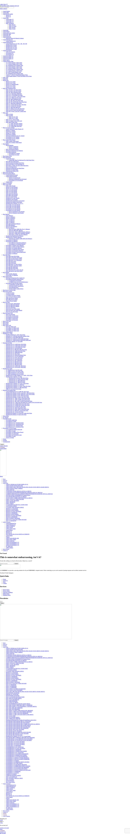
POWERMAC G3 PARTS (12, 760)
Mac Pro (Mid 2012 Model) (12, 306)
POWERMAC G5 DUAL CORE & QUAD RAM (18, 770)
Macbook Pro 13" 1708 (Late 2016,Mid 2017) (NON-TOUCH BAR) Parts (24, 402)
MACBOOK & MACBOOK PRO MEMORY (17, 728)
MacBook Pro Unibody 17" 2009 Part (15, 384)
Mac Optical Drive (7, 276)
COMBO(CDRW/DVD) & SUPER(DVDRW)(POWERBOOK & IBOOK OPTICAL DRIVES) (29, 494)
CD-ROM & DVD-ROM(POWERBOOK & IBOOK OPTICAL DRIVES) (24, 492)
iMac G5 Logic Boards (11, 192)
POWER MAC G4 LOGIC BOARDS (15, 743)
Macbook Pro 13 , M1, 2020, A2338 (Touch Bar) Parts (19, 401)
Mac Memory (6, 214)
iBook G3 (8, 15)
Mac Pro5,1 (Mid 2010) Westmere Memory (19, 233)
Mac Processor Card (8, 313)
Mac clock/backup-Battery (12, 149)
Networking (6, 416)
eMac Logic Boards (10, 186)
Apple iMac (6, 18)
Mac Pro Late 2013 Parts (12, 311)
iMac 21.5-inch (12, 26)
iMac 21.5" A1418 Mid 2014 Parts (14, 95)
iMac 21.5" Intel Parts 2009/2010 (14, 93)
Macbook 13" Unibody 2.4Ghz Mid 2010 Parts (17, 338)
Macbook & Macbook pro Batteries (14, 150)
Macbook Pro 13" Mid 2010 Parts (17, 382)
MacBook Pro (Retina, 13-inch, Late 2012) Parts (17, 397)
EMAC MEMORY (10, 502)
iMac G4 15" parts (13, 116)
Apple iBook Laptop (8, 14)
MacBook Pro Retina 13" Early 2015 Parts (16, 414)
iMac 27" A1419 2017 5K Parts (13, 106)
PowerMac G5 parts (11, 436)
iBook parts (6, 80)
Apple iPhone (6, 31)
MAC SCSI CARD (10, 716)
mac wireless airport (7, 332)
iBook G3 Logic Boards (12, 187)
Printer (4, 439)
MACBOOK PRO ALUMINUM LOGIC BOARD (18, 732)
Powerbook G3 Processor (12, 317)
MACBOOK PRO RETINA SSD (14, 735)
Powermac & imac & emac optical (14, 283)
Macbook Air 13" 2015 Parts (13, 353)
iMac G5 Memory (10, 222)
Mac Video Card (7, 325)
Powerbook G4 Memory (12, 241)
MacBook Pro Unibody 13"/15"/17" (14, 203)
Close (1, 820)
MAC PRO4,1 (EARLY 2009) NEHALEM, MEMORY (19, 710)
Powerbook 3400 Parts (11, 420)
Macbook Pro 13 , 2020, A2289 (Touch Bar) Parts (18, 399)
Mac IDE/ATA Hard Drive (12, 161)
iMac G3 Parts (9, 114)
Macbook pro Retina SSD (12, 171)
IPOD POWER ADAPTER (12, 695)
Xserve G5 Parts (10, 437)
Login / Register (6, 816)
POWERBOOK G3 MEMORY (13, 749)
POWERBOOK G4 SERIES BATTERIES (16, 755)
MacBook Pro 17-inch (11, 49)
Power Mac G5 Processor (12, 315)
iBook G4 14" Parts (10, 87)
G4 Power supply (10, 294)
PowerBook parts (7, 418)
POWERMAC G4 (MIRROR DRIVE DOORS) (17, 762)
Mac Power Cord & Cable (9, 290)
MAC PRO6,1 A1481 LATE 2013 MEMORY (17, 713)
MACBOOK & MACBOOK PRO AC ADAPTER (18, 721)
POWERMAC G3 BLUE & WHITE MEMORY (18, 759)
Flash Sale (5, 79)
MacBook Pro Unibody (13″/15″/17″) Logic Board (18, 736)
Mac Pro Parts (6, 302)
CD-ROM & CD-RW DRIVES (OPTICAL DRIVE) (18, 491)
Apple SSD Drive (10, 158)
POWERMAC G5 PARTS (12, 772)
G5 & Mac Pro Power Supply (13, 295)
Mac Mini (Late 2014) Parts (12, 256)
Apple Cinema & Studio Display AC (14, 129)
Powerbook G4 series (14, 154)
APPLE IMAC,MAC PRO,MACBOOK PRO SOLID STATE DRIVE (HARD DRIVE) (27, 487)
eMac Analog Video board (12, 141)
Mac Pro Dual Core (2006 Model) (14, 310)
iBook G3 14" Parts (10, 83)
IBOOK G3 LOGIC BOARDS (13, 511)
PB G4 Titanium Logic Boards (16, 213)
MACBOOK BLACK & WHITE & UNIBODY (17, 534)
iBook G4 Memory (10, 218)
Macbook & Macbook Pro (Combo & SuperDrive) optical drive (21, 720)
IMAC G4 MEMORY (11, 686)
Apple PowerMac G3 (8, 56)
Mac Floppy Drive (7, 156)
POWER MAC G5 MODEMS (13, 745)
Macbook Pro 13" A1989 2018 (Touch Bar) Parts (17, 403)
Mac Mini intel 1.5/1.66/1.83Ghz (14, 264)
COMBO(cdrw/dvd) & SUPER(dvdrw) (18, 282)
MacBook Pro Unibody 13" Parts (14, 376)
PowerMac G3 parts (11, 431)
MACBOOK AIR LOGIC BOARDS (15, 729)
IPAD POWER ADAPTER (12, 693)
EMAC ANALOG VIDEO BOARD (15, 499)
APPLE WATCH (10, 541)
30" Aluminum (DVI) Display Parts (14, 73)
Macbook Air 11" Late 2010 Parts (14, 348)
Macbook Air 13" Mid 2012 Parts (14, 363)
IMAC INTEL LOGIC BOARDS (14, 690)
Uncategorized (6, 441)
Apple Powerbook (7, 50)
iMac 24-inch (12, 27)
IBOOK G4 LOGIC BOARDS (13, 515)
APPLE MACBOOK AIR (12, 538)
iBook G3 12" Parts (10, 81)
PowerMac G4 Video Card (12, 329)
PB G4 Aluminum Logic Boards (16, 211)
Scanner (5, 440)
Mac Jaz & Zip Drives (8, 172)
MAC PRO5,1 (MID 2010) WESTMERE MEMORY (19, 712)
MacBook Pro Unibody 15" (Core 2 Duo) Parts (17, 383)
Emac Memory (9, 215)
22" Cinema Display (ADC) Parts (14, 68)
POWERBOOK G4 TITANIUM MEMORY (17, 756)
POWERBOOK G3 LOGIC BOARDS (15, 748)
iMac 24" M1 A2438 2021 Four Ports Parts (16, 102)
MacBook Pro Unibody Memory (14, 237)
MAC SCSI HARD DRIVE (13, 717)
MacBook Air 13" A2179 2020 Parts (14, 356)
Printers (8, 537)
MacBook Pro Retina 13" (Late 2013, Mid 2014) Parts (19, 413)
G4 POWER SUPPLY (11, 506)
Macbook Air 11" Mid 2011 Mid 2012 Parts (16, 349)
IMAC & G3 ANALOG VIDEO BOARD (16, 519)
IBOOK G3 (9, 531)
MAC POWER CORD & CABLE (14, 778)
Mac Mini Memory (10, 225)
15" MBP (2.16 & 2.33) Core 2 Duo (14, 371)
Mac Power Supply (7, 291)
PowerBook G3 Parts (11, 421)
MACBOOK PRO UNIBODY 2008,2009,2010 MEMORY (20, 737)
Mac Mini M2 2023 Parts (12, 268)
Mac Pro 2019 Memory (11, 226)
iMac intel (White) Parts (11, 122)
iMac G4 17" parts (13, 118)
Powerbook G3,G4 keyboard (16, 180)
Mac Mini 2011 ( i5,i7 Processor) (14, 260)
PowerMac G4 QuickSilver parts (14, 435)
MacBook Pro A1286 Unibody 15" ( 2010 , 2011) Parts (19, 375)
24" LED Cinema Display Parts (13, 72)
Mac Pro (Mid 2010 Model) (12, 305)
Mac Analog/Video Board (9, 139)
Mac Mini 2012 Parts (11, 261)
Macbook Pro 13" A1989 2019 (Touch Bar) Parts (17, 405)
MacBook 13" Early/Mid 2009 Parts (14, 337)
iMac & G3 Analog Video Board (14, 142)
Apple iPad (5, 30)
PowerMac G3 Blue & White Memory (15, 246)
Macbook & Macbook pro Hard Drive (15, 168)
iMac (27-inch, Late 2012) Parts (13, 89)
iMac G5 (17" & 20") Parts (12, 119)
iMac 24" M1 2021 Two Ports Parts (14, 100)
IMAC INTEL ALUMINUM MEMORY (16, 689)
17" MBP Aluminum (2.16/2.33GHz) (15, 372)
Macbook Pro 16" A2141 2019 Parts (14, 412)
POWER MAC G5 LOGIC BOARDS (15, 744)
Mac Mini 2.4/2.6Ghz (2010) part (14, 257)
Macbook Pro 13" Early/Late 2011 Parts (18, 379)
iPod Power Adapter (11, 134)
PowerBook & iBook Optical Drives (14, 279)
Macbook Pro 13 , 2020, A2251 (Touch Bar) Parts (18, 398)
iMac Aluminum (10, 23)
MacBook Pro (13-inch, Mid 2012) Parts (18, 378)
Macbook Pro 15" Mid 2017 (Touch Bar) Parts (17, 410)
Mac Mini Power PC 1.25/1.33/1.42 (14, 269)
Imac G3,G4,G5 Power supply (13, 297)
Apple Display (6, 11)
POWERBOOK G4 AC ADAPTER (15, 752)
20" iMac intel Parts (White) (15, 125)
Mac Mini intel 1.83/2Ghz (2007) (14, 265)
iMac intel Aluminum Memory (13, 223)
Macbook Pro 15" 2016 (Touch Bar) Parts (16, 408)
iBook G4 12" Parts (10, 85)
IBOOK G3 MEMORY (11, 512)
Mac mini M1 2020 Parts (12, 267)
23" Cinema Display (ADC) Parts (14, 70)
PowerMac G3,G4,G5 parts (9, 428)
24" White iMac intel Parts (15, 126)
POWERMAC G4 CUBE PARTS (14, 763)
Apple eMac (6, 12)
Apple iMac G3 (9, 19)
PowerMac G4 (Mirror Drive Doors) (14, 432)
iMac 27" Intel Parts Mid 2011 (13, 107)
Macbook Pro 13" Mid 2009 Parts (17, 380)
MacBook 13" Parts (7, 333)
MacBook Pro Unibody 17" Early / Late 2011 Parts (18, 386)
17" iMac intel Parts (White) (15, 123)
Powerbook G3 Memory (12, 240)
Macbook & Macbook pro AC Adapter (15, 135)
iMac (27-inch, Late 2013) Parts (13, 91)
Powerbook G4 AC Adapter (12, 138)
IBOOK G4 (9, 532)
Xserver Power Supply (11, 301)
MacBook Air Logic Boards (12, 198)
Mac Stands (6, 322)
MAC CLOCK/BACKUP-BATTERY (15, 697)
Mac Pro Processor (10, 314)
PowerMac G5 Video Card (12, 330)
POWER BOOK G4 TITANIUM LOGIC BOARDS (19, 740)
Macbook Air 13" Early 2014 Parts (14, 357)
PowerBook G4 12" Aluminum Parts (15, 422)
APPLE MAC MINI (11, 539)
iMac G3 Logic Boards (11, 190)
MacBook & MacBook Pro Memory (14, 236)
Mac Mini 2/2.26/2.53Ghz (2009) (14, 259)
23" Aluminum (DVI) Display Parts (14, 69)
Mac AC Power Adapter (9, 127)
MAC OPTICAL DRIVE (12, 702)
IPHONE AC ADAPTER (12, 694)
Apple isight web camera (9, 33)
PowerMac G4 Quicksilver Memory (14, 250)
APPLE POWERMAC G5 (12, 545)
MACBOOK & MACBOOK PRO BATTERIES (18, 722)
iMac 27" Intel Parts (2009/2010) (14, 103)
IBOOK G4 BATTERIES (12, 514)
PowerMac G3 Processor (12, 318)
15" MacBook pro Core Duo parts (14, 370)
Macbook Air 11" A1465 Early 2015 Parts (16, 345)
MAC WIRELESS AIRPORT (13, 718)
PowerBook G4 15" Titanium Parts (14, 425)
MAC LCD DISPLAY (11, 777)
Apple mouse (9, 181)
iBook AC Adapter (10, 130)
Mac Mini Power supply (12, 299)
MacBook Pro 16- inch (11, 47)
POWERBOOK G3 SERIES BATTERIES (16, 751)
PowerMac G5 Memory (11, 253)
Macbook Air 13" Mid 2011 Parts (14, 361)
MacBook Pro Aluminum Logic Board (15, 200)
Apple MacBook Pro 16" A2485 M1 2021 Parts (17, 391)
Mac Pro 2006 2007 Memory (16, 230)
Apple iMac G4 (9, 20)
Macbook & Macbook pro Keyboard (17, 179)
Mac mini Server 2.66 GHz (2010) (14, 271)
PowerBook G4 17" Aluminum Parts (15, 426)
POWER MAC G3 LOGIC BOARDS (15, 741)
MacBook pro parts (7, 368)
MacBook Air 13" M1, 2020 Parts (14, 360)
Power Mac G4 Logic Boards (13, 206)
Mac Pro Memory (10, 227)
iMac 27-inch (12, 28)
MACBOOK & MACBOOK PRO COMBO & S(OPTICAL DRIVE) (23, 724)
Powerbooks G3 (10, 54)
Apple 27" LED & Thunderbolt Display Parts (17, 75)
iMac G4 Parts (9, 115)
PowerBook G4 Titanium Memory (17, 244)
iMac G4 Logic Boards (11, 191)
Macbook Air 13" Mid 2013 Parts (14, 364)
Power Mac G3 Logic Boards (13, 204)
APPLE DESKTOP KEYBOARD (14, 485)
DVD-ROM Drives (13, 287)
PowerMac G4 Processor (12, 320)
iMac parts (5, 112)
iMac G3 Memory (10, 219)
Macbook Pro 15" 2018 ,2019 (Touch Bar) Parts (17, 409)
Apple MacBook (7, 37)
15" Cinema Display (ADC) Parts (14, 62)
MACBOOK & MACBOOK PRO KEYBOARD (18, 726)
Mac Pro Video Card (11, 326)
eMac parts (5, 77)
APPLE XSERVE (10, 526)
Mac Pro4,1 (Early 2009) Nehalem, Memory (19, 232)
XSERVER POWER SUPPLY (13, 775)
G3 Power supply (10, 292)
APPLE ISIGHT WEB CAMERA (14, 488)
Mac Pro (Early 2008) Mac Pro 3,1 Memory (19, 229)
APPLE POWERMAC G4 (12, 543)
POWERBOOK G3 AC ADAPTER (15, 747)
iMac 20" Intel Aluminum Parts (13, 92)
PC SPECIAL (9, 546)
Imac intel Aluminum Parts (9, 88)
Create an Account (4, 828)
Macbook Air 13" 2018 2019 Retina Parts (16, 355)
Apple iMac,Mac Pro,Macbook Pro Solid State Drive (21, 160)
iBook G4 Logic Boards (12, 188)
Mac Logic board (7, 184)
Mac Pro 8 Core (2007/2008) (13, 309)
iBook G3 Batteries (13, 146)
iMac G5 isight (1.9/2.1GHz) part (14, 121)
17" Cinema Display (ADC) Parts (14, 64)
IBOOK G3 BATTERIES (12, 510)
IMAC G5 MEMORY (11, 687)
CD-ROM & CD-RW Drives (16, 284)
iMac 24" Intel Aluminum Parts (13, 99)
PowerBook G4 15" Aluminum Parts (15, 424)
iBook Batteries (9, 145)
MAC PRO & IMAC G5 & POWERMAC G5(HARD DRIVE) (21, 706)
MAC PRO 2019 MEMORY (13, 709)
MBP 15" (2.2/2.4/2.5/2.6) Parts (13, 389)
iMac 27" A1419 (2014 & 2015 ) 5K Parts (16, 104)
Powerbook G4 (9, 53)
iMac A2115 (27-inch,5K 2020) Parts (15, 110)
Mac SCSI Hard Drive (11, 167)
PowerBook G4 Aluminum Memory (17, 242)
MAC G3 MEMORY (11, 521)
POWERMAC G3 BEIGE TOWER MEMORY (17, 758)
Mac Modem (6, 272)
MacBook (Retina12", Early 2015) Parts (15, 334)
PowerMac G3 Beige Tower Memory (15, 245)
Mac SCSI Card (7, 321)
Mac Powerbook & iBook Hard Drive (15, 162)
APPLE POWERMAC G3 (12, 542)
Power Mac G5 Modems (12, 275)
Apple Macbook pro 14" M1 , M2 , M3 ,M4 (16, 43)
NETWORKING (10, 781)
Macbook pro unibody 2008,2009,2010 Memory (20, 238)
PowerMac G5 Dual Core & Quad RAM (16, 252)
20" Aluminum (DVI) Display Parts (14, 65)
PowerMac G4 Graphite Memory (14, 248)
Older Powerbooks (10, 51)
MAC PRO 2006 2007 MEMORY (14, 707)
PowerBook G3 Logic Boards (13, 209)
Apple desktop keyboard (12, 175)
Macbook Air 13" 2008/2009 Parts (14, 352)
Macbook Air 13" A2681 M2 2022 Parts (15, 351)
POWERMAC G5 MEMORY (13, 771)
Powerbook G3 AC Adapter (12, 137)
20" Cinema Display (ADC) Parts (14, 66)
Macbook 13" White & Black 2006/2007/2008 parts (18, 340)
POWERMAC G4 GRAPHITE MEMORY (16, 764)
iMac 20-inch (12, 24)
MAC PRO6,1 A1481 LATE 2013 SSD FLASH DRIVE (19, 714)
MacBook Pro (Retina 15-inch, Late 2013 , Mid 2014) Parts (20, 393)
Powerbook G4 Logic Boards (13, 210)
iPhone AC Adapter (10, 133)
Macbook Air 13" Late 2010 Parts (14, 359)
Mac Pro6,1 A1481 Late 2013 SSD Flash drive (17, 165)
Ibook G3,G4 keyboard (14, 177)
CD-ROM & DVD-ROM (15, 280)
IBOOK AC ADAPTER (12, 508)
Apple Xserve (6, 60)
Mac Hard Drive (7, 157)
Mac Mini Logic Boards (11, 195)
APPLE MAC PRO (11, 528)
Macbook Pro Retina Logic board (14, 202)
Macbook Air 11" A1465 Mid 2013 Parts (15, 347)
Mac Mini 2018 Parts (11, 263)
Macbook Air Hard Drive (12, 169)
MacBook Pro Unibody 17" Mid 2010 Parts (16, 387)
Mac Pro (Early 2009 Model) (13, 303)
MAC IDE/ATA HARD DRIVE (14, 698)
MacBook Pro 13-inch (11, 45)
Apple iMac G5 (9, 22)
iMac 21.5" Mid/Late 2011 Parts (13, 98)
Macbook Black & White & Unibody (15, 38)
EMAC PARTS (10, 503)
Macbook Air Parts (7, 343)
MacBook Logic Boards (12, 199)
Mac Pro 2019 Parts (10, 307)
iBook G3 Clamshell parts (12, 84)
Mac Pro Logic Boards (11, 196)
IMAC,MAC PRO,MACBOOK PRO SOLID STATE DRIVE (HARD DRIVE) (25, 691)
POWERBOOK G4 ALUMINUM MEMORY (17, 754)
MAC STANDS (10, 779)
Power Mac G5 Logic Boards (13, 207)
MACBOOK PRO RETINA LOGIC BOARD (17, 733)
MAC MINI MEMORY (12, 701)
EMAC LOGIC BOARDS (12, 500)
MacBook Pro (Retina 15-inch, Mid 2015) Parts (17, 395)
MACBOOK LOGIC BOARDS (14, 730)
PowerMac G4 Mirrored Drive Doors (15, 249)
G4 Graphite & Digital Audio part (14, 429)
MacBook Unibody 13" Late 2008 (14, 341)
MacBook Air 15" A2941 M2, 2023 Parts (16, 366)
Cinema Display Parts (8, 61)
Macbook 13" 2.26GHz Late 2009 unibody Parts (17, 336)
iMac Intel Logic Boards (12, 194)
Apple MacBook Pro (8, 42)
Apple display (9, 535)
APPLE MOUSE (10, 489)
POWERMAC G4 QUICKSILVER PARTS (16, 768)
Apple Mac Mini (7, 34)
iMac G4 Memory (10, 221)
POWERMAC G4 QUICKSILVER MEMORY (17, 767)
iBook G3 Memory (10, 217)
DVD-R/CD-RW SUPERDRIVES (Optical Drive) (18, 495)
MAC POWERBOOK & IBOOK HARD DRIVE (18, 703)
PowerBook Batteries (11, 152)
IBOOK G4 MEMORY (11, 517)
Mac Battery (6, 144)
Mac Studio (6, 324)
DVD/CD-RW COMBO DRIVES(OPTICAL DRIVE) (19, 498)
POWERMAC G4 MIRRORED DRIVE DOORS (18, 766)
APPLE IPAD (9, 527)
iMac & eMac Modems (11, 273)
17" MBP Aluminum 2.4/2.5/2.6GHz (15, 374)
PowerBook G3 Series (14, 153)
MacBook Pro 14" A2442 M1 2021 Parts (16, 406)
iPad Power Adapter (11, 131)
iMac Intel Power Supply (12, 298)
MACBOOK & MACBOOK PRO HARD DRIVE (18, 725)
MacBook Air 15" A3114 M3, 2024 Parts (16, 367)
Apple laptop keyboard (11, 176)
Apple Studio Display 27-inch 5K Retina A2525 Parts (19, 76)
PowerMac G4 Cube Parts (12, 433)
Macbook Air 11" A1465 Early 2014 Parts (16, 344)
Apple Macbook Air (8, 39)
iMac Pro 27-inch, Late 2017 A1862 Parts (16, 111)
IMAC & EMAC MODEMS (13, 518)
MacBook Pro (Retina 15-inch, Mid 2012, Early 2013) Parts (20, 394)
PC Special (5, 417)
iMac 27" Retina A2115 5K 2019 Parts (15, 108)
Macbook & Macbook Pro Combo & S (15, 278)
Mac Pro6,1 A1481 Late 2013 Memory (18, 234)
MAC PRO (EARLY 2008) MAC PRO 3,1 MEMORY (19, 705)
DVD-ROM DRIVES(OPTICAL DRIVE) (16, 496)
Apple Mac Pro (6, 35)
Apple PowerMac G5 (8, 58)
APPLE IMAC (9, 547)
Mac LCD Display (7, 183)
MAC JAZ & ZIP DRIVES (12, 699)
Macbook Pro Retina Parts (9, 390)
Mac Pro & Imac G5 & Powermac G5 (15, 164)
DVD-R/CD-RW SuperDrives (16, 286)
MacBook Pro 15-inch (11, 46)
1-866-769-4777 (4, 4)
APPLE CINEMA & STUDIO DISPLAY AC (17, 484)
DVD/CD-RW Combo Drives (16, 288)
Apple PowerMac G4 (8, 57)
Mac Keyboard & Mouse (9, 173)
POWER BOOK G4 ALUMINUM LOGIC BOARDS (19, 739)
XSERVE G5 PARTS (11, 774)
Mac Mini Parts (6, 255)
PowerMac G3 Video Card (12, 328)
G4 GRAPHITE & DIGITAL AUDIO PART (17, 504)
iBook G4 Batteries (13, 148)
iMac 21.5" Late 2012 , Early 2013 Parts (15, 96)
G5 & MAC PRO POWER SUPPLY (15, 507)
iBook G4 (8, 16)
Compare (5, 814)
